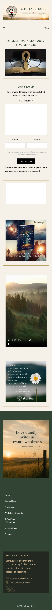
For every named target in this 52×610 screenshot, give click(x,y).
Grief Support (11, 507)
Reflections (10, 519)
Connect (8, 534)
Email (37, 139)
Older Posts (11, 522)
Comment (26, 100)
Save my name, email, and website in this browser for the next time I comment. (27, 153)
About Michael (11, 528)
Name (15, 139)
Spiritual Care (10, 501)
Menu (46, 28)
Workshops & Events (14, 513)
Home (7, 495)
